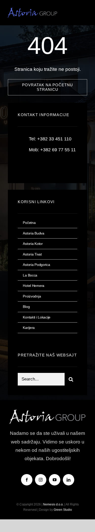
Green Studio (63, 510)
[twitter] (37, 166)
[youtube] (54, 479)
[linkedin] (68, 479)
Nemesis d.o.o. (53, 504)
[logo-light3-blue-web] (34, 10)
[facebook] (23, 166)
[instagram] (51, 166)
